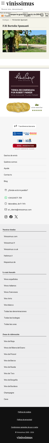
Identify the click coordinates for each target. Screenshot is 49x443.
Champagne (9, 393)
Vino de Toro (9, 373)
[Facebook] (11, 217)
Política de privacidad (24, 420)
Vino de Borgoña (11, 380)
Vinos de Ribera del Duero (14, 348)
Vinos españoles (11, 279)
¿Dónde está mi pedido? (18, 190)
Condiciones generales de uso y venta (24, 427)
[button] (42, 15)
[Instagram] (6, 217)
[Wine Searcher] (24, 107)
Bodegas (6, 20)
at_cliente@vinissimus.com (19, 210)
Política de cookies (24, 412)
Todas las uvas (10, 324)
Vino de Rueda (10, 367)
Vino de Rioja (9, 341)
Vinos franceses (11, 292)
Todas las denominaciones (15, 311)
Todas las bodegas (12, 318)
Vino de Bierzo (10, 361)
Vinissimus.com (10, 236)
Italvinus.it (8, 256)
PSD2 (19, 134)
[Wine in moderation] (24, 147)
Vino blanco (9, 305)
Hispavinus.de (10, 262)
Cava (6, 399)
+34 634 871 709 (15, 198)
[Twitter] (17, 217)
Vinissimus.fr (9, 243)
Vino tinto (8, 298)
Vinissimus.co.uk (11, 249)
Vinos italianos (10, 286)
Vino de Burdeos (11, 386)
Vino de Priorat (10, 354)
